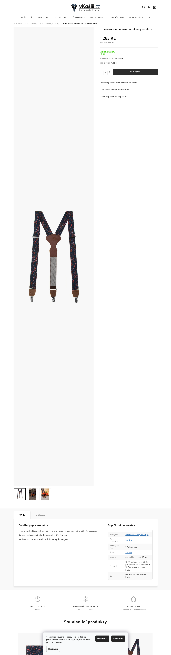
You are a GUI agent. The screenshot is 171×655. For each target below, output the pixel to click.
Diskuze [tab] (40, 515)
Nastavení (53, 649)
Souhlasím (118, 638)
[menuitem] (23, 17)
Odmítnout (102, 638)
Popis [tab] (22, 515)
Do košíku (135, 72)
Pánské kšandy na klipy (137, 534)
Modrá (128, 540)
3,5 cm (128, 552)
